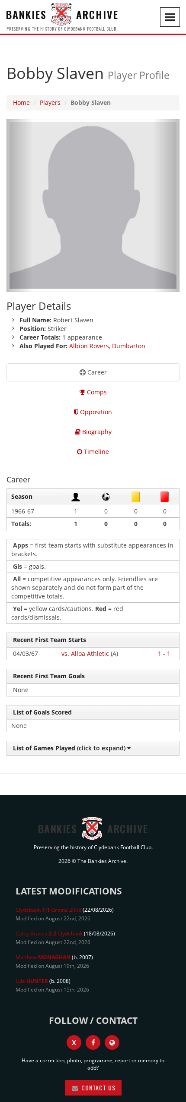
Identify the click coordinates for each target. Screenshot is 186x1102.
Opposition (95, 412)
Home (21, 102)
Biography (96, 432)
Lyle (32, 981)
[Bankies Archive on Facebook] (93, 1042)
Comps (96, 392)
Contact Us (97, 1087)
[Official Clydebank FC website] (112, 1042)
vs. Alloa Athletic (85, 653)
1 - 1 (164, 653)
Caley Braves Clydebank (49, 933)
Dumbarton (128, 346)
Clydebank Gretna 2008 (48, 909)
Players (50, 102)
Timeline (95, 451)
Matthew (43, 957)
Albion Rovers (89, 346)
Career (96, 372)
